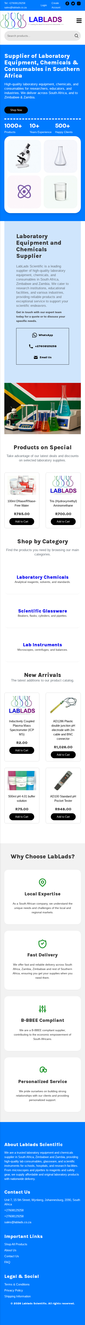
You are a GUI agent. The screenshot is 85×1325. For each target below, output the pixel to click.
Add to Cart (21, 521)
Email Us (46, 357)
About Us (10, 1250)
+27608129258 (46, 346)
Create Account (56, 5)
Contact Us (11, 1256)
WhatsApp (46, 335)
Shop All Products (15, 1244)
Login (44, 5)
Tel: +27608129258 (14, 3)
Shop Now (16, 110)
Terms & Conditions (17, 1284)
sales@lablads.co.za (15, 7)
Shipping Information (17, 1296)
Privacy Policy (13, 1290)
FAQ (7, 1262)
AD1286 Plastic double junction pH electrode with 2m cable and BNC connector (63, 729)
